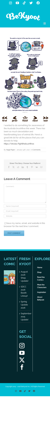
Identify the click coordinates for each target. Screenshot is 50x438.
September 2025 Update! (25, 316)
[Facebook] (22, 367)
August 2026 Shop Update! (24, 276)
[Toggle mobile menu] (44, 23)
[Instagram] (22, 345)
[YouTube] (22, 352)
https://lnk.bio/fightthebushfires (19, 144)
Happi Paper (10, 150)
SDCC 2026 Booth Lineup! (24, 291)
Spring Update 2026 (24, 304)
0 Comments (36, 150)
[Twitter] (22, 360)
